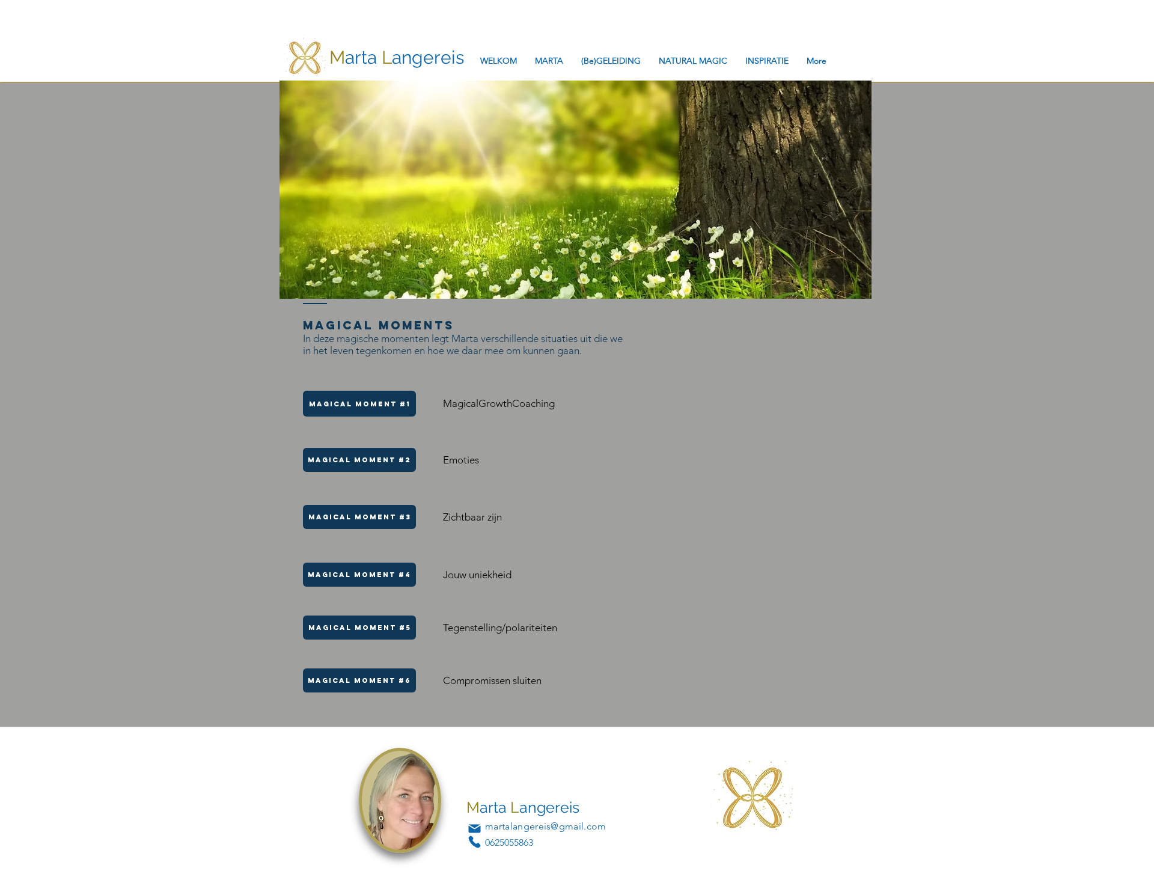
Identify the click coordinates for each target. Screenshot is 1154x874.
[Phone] (474, 841)
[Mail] (474, 828)
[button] (359, 575)
